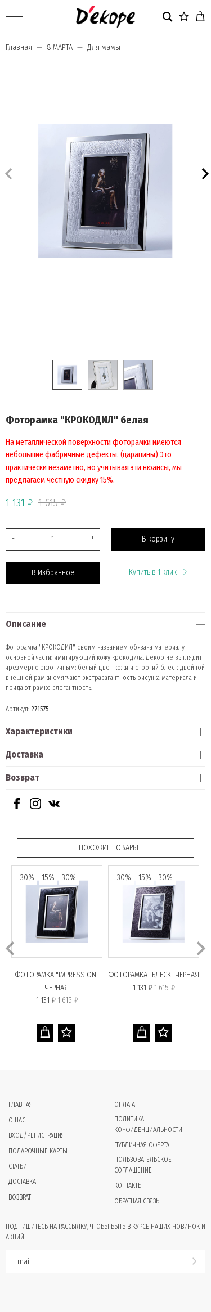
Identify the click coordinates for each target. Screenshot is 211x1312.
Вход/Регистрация (36, 1135)
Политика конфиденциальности (148, 1124)
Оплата (124, 1104)
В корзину (158, 539)
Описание (26, 624)
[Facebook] (17, 806)
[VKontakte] (54, 806)
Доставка (24, 754)
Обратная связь (136, 1201)
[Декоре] (105, 17)
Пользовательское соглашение (143, 1165)
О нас (16, 1120)
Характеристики (39, 731)
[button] (204, 172)
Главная (19, 47)
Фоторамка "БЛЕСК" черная (154, 975)
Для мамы (103, 47)
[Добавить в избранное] (66, 1033)
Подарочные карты (38, 1151)
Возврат (22, 777)
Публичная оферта (141, 1145)
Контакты (128, 1185)
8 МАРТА (60, 47)
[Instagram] (35, 806)
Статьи (17, 1166)
